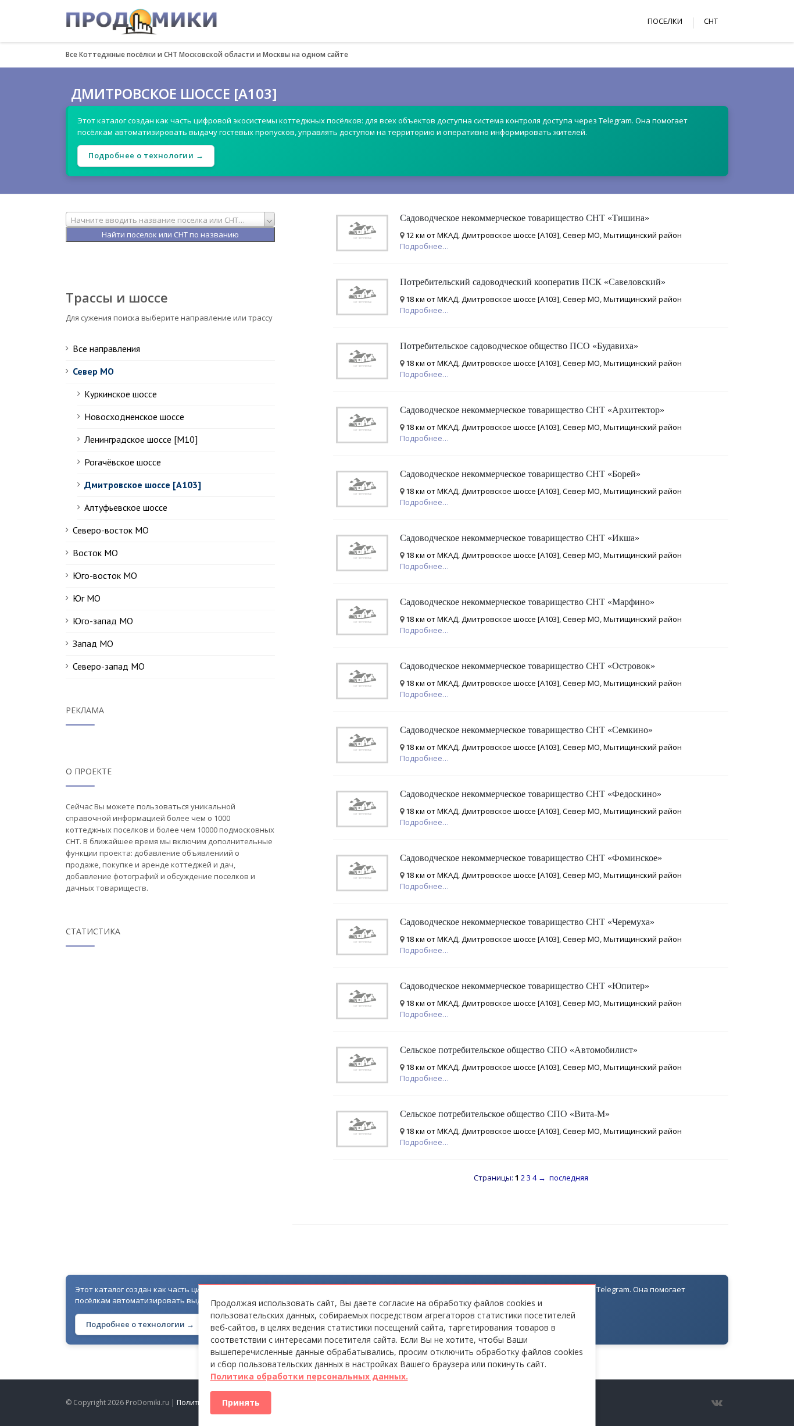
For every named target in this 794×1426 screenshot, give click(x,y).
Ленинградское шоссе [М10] (141, 439)
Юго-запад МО (103, 621)
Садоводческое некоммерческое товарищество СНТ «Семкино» (526, 730)
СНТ (711, 21)
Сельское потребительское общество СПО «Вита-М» (505, 1114)
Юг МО (87, 598)
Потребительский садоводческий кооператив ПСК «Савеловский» (533, 282)
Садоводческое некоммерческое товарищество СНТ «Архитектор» (532, 410)
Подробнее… (424, 246)
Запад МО (93, 643)
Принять (241, 1402)
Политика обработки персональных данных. (309, 1376)
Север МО (93, 371)
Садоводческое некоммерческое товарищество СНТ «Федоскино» (530, 794)
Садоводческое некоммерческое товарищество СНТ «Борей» (520, 474)
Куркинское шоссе (120, 394)
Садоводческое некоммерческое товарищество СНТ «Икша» (519, 538)
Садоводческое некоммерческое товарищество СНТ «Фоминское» (531, 858)
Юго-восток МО (105, 575)
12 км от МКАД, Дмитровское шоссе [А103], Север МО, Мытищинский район (544, 235)
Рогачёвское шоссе (122, 462)
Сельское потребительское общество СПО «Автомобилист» (519, 1050)
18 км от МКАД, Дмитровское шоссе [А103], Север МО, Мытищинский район (544, 299)
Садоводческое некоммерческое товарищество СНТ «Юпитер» (524, 986)
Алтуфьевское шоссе (125, 507)
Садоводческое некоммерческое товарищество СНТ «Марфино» (527, 602)
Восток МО (95, 553)
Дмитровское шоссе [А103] (142, 484)
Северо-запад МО (109, 666)
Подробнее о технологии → (145, 155)
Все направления (106, 348)
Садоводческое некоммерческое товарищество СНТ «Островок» (527, 666)
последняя (568, 1177)
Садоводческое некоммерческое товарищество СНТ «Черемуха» (527, 922)
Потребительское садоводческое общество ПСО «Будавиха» (519, 346)
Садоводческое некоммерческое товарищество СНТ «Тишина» (524, 218)
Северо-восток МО (111, 530)
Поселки (665, 21)
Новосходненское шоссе (134, 416)
